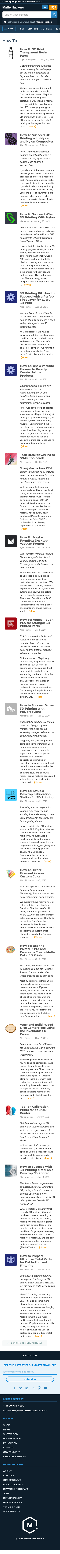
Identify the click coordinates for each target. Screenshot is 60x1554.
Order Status (12, 1480)
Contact (8, 1475)
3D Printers (46, 29)
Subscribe (30, 1379)
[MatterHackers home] (13, 7)
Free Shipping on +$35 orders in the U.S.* (21, 1)
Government (11, 1452)
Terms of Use (11, 1507)
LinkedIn (33, 1388)
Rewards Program (15, 1489)
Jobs (6, 1493)
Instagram (27, 1388)
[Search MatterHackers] (54, 14)
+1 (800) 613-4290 (13, 1405)
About (7, 1471)
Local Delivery (13, 1484)
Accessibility (11, 1511)
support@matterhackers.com (25, 1410)
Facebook (14, 1388)
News (6, 1429)
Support (8, 1447)
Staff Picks (33, 29)
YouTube (45, 1388)
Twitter (20, 1388)
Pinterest (39, 1388)
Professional (12, 1438)
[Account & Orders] (45, 6)
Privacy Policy (12, 1502)
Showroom (10, 1434)
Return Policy (12, 1498)
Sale (22, 29)
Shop (6, 1425)
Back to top (30, 1355)
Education (10, 1443)
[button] (29, 22)
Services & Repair (14, 1456)
